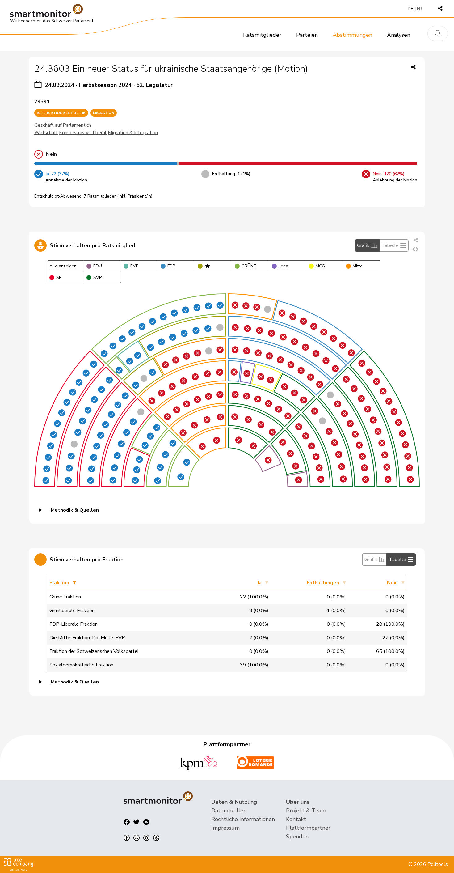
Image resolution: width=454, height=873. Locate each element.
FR (419, 9)
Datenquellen (228, 810)
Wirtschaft (46, 132)
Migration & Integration (133, 132)
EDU (97, 266)
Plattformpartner (308, 828)
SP (58, 277)
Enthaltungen (323, 582)
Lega (283, 266)
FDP (171, 266)
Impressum (225, 828)
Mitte (358, 266)
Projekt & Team (306, 810)
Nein (392, 582)
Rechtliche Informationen (243, 819)
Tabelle (390, 245)
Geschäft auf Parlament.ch (62, 125)
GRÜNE (249, 266)
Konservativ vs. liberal (83, 132)
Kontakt (296, 819)
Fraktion (59, 582)
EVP (134, 266)
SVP (97, 277)
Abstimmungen (352, 35)
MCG (320, 266)
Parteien (307, 35)
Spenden (297, 836)
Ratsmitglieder (262, 35)
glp (207, 266)
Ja (259, 582)
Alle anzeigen (63, 266)
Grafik (363, 245)
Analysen (398, 35)
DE (410, 9)
